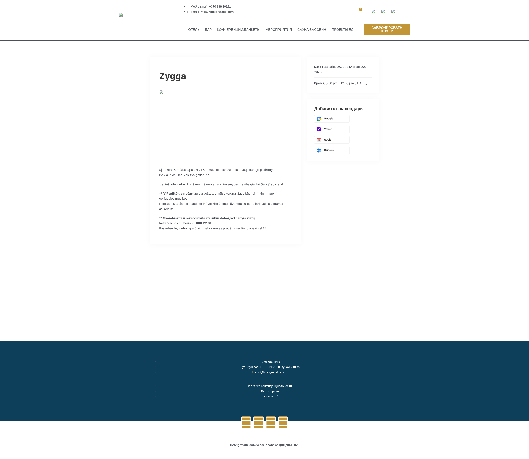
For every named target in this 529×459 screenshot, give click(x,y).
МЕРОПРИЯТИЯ (279, 29)
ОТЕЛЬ (194, 29)
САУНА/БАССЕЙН (311, 29)
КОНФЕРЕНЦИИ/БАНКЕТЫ (238, 29)
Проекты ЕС (343, 29)
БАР (208, 29)
